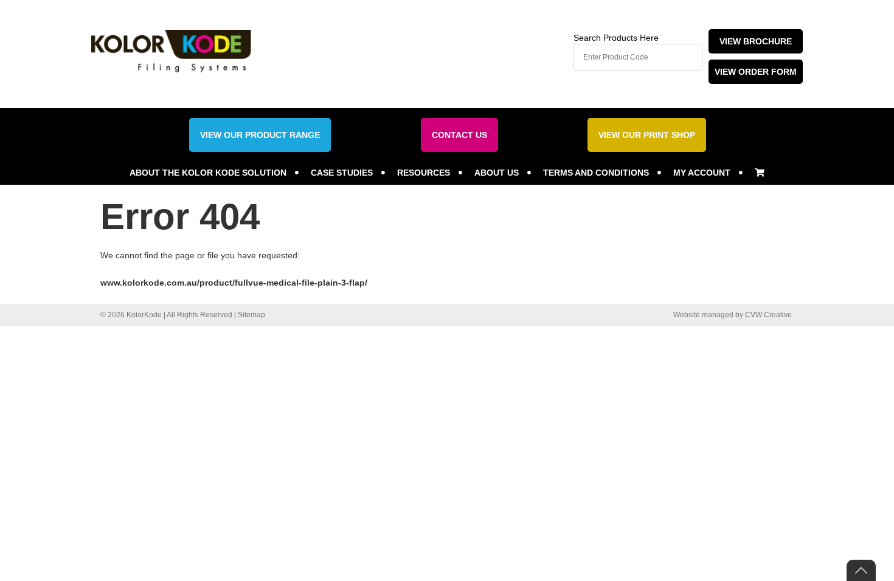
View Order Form (756, 72)
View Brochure (755, 41)
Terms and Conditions (596, 172)
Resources (423, 172)
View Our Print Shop (646, 135)
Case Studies (342, 172)
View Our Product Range (260, 135)
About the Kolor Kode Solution (208, 172)
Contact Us (459, 135)
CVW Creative (768, 315)
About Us (496, 172)
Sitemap (251, 315)
